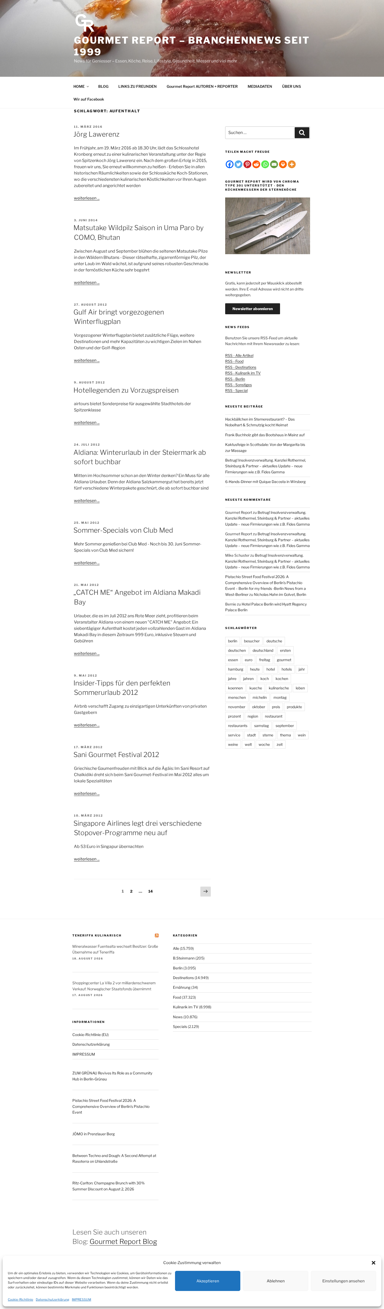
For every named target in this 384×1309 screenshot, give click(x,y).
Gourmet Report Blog (123, 1241)
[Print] (283, 164)
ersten (285, 650)
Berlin (178, 968)
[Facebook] (230, 164)
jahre (232, 678)
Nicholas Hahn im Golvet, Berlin (280, 594)
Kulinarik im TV (185, 1007)
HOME (79, 86)
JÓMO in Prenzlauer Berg (93, 1134)
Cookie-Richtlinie (20, 1299)
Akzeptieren (207, 1281)
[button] (373, 1262)
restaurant (273, 716)
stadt (251, 735)
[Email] (274, 164)
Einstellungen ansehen (343, 1281)
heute (255, 669)
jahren (248, 678)
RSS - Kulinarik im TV (243, 373)
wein (302, 735)
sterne (268, 735)
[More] (292, 164)
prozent (234, 716)
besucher (252, 641)
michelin (260, 697)
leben (300, 688)
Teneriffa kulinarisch (96, 935)
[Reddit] (256, 164)
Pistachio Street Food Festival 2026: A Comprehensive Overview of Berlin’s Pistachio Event (110, 1106)
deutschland (263, 650)
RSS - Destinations (240, 367)
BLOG (103, 86)
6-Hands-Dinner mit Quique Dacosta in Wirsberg (265, 481)
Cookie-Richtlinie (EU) (90, 1034)
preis (276, 707)
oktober (258, 707)
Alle (176, 948)
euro (248, 660)
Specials (180, 1026)
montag (280, 697)
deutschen (237, 650)
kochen (282, 678)
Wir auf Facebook (88, 99)
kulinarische (279, 688)
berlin (232, 641)
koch (264, 678)
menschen (237, 697)
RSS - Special (236, 390)
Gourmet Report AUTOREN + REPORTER (202, 86)
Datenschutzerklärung (52, 1299)
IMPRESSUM (81, 1299)
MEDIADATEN (260, 86)
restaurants (237, 725)
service (234, 735)
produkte (294, 707)
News (178, 1017)
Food (177, 997)
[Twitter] (238, 164)
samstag (261, 725)
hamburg (235, 669)
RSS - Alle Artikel (239, 355)
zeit (280, 744)
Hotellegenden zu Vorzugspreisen (126, 390)
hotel (270, 669)
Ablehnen (276, 1281)
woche (264, 744)
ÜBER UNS (291, 86)
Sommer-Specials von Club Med (123, 530)
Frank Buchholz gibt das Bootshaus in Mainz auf (265, 435)
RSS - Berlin (235, 379)
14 (152, 891)
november (236, 707)
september (285, 725)
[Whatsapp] (265, 164)
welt (248, 744)
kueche (255, 688)
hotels (287, 669)
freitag (264, 660)
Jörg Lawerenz (96, 134)
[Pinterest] (247, 164)
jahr (302, 669)
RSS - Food (234, 361)
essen (233, 660)
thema (285, 735)
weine (233, 744)
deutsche (274, 641)
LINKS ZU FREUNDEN (137, 86)
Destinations (183, 977)
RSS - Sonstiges (238, 384)
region (253, 716)
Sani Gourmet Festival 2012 (116, 755)
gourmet (284, 660)
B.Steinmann (184, 958)
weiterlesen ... (87, 198)
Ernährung (181, 987)
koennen (235, 688)
